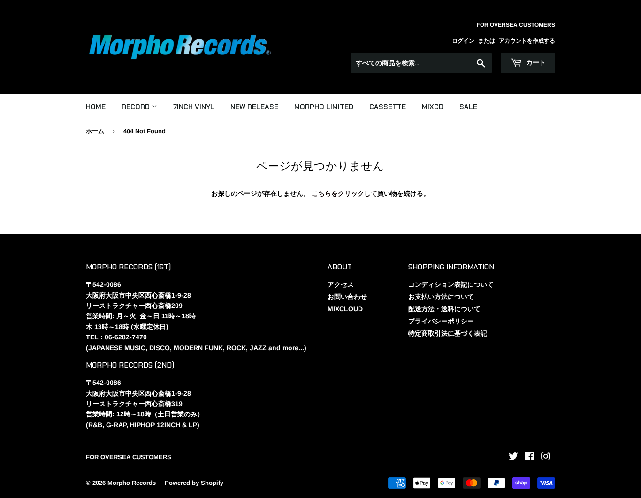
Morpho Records (131, 482)
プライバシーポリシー (441, 321)
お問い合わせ (347, 296)
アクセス (341, 284)
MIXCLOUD (345, 309)
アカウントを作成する (527, 41)
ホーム (95, 131)
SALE (468, 107)
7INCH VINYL (193, 107)
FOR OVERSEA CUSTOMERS (128, 456)
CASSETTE (387, 107)
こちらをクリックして (344, 193)
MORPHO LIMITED (323, 107)
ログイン (463, 41)
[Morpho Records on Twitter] (513, 457)
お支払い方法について (441, 296)
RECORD (137, 107)
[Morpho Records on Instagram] (545, 457)
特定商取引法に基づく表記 (447, 333)
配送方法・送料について (444, 309)
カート (535, 62)
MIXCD (432, 107)
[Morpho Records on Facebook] (529, 457)
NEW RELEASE (254, 107)
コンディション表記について (451, 284)
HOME (96, 107)
